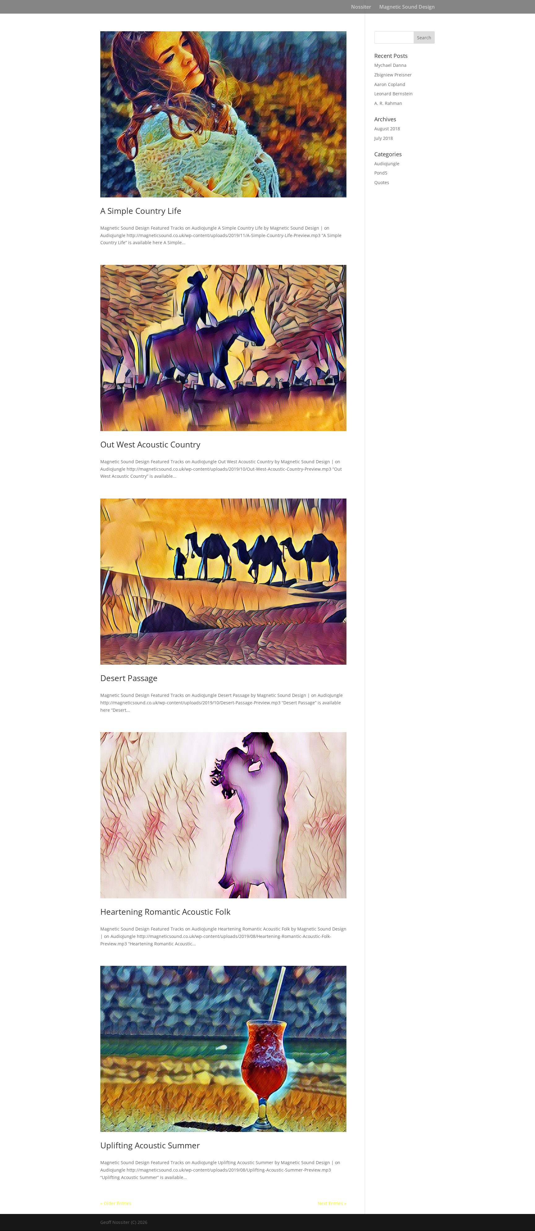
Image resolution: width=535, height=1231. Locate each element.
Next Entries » (332, 1203)
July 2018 (383, 138)
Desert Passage (129, 678)
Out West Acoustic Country (150, 444)
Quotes (381, 182)
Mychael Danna (390, 65)
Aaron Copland (389, 84)
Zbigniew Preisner (393, 75)
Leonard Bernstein (393, 94)
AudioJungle (386, 163)
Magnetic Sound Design (407, 7)
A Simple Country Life (140, 210)
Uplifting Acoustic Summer (150, 1145)
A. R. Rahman (388, 103)
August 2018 (387, 129)
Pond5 (380, 173)
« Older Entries (115, 1203)
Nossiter (361, 7)
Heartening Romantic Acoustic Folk (165, 911)
